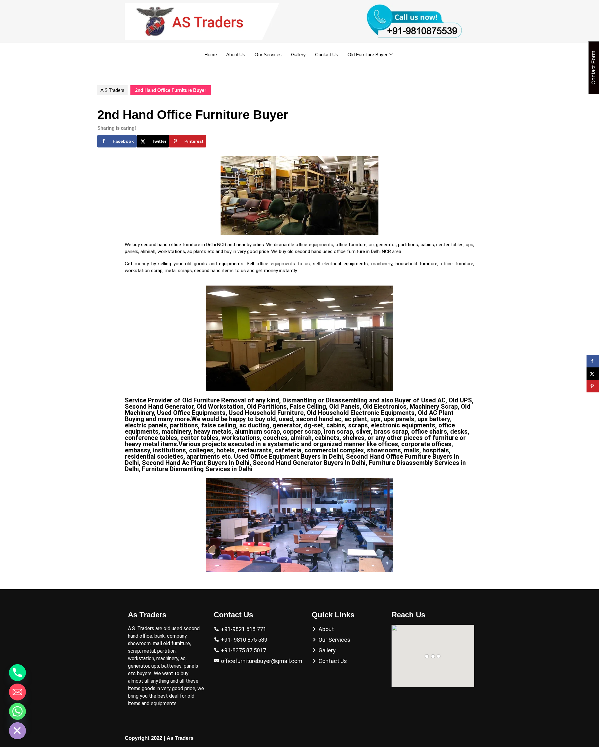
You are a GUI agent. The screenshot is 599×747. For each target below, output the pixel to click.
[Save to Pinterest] (593, 386)
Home (210, 54)
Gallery (298, 54)
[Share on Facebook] (593, 361)
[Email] (17, 692)
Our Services (268, 54)
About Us (235, 54)
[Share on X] (593, 373)
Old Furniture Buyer (367, 54)
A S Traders (112, 90)
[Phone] (17, 672)
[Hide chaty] (17, 730)
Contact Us (326, 54)
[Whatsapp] (17, 711)
